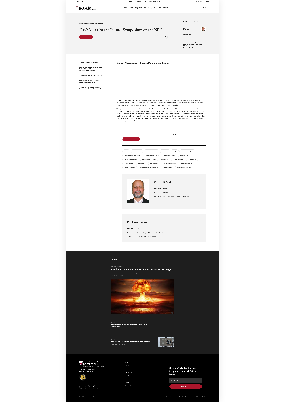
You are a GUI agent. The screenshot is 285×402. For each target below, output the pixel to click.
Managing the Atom (188, 47)
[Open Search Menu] (198, 7)
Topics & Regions (143, 8)
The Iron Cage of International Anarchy (90, 75)
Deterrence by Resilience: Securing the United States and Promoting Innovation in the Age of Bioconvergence (91, 68)
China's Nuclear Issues (151, 151)
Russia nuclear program (186, 163)
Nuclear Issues (164, 159)
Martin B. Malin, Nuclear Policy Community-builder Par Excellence (171, 196)
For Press (127, 369)
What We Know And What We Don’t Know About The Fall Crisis (130, 341)
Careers (127, 382)
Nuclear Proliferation (178, 159)
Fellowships (128, 372)
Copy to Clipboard (131, 139)
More (206, 7)
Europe (174, 151)
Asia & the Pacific (137, 151)
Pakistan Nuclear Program (170, 163)
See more (82, 94)
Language (79, 1)
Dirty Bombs (165, 151)
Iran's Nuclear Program (169, 155)
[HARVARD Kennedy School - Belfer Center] (86, 8)
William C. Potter (187, 34)
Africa (126, 151)
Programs (199, 1)
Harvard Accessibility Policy (181, 396)
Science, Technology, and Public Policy (192, 44)
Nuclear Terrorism (129, 163)
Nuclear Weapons (154, 163)
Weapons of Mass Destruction (184, 167)
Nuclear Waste (141, 163)
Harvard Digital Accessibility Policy (198, 396)
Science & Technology (130, 167)
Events (127, 365)
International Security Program (192, 42)
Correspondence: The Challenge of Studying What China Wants (89, 81)
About (126, 362)
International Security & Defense (132, 155)
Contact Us (128, 386)
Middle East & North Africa (131, 159)
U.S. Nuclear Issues (167, 167)
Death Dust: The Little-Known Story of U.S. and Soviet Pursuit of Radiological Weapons (150, 233)
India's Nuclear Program (187, 151)
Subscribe (206, 1)
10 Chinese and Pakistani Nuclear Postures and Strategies (142, 269)
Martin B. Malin (187, 29)
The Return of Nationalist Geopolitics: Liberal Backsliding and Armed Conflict (90, 88)
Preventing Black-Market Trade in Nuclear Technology (141, 236)
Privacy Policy (169, 396)
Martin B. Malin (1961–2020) (161, 192)
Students (127, 375)
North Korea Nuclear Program (149, 159)
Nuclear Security (192, 159)
